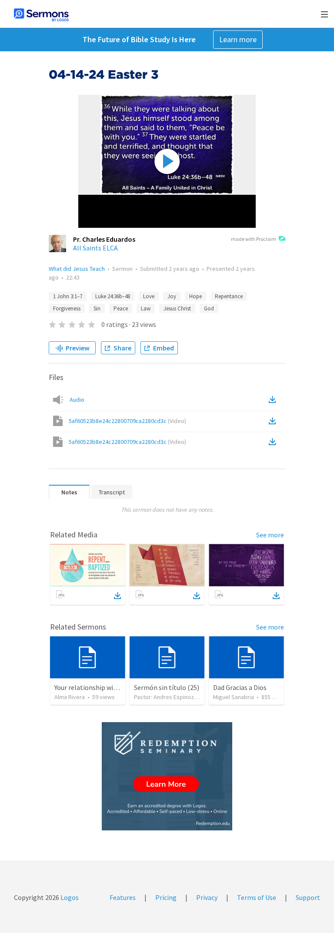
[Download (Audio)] (274, 399)
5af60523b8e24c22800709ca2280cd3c (127, 421)
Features (123, 897)
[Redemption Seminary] (167, 776)
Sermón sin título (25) (166, 687)
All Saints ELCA (95, 247)
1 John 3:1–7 (67, 296)
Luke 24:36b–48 (112, 296)
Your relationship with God (93, 687)
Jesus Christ (177, 308)
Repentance (229, 296)
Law (145, 308)
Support (308, 897)
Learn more (238, 39)
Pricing (166, 897)
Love (148, 296)
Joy (171, 296)
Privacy (206, 897)
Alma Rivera (69, 697)
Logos (69, 897)
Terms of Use (256, 897)
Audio (77, 399)
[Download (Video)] (274, 420)
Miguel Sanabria (233, 697)
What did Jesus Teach (77, 269)
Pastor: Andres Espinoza (165, 697)
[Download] (117, 595)
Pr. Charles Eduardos (104, 239)
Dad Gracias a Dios (240, 687)
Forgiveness (66, 308)
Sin (97, 308)
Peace (121, 308)
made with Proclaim (253, 239)
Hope (195, 296)
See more (270, 534)
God (209, 308)
